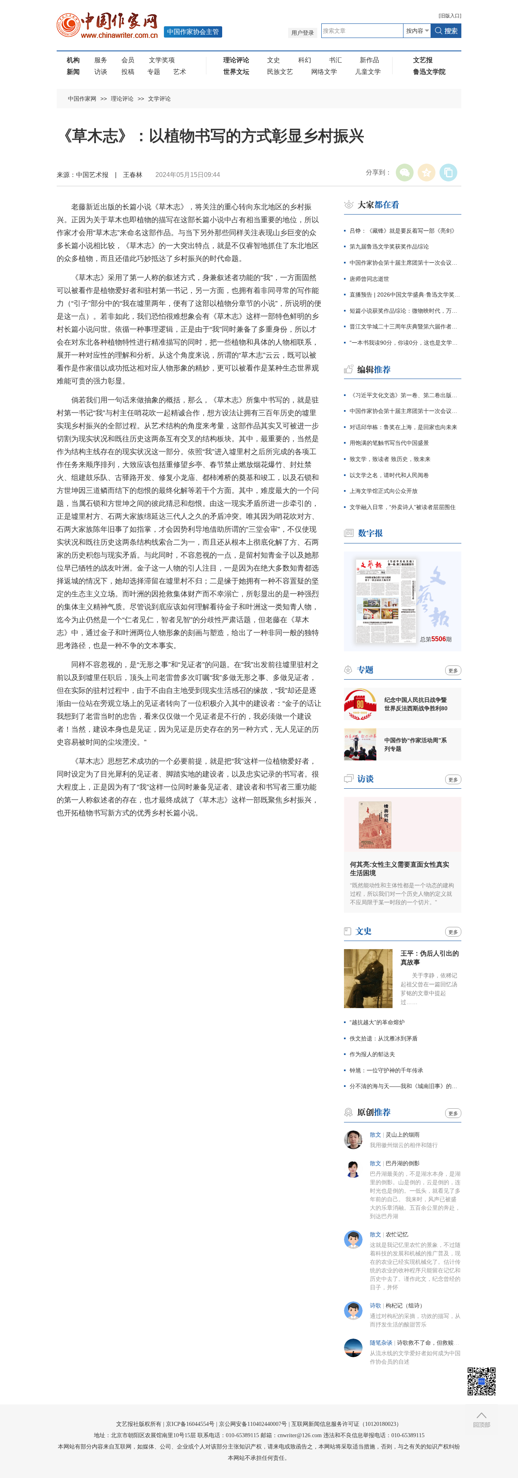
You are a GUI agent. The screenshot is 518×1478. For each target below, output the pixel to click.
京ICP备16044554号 (190, 1424)
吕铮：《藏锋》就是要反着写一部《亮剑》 (403, 230)
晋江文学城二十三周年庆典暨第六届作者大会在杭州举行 (405, 326)
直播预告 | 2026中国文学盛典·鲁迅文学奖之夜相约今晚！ (405, 294)
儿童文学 (368, 71)
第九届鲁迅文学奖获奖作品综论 (389, 246)
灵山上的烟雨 (403, 1135)
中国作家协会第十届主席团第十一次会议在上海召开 (405, 262)
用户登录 (302, 33)
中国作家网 (82, 98)
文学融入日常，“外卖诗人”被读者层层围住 (403, 507)
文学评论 (159, 98)
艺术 (179, 71)
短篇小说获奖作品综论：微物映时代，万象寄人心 (405, 310)
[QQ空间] (426, 172)
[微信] (405, 172)
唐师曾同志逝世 (369, 279)
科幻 (304, 60)
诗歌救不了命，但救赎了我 (431, 1343)
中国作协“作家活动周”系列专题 (415, 744)
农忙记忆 (397, 1235)
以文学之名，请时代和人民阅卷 (389, 475)
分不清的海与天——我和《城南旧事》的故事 (405, 1086)
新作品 (369, 60)
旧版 (450, 16)
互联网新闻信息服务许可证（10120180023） (346, 1424)
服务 (100, 60)
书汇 (335, 60)
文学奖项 (162, 60)
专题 (153, 71)
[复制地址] (448, 172)
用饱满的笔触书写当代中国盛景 (389, 443)
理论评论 (122, 98)
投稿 (127, 71)
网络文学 (324, 71)
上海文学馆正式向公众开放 (384, 491)
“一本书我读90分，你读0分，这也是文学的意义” (405, 342)
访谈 (100, 71)
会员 (127, 60)
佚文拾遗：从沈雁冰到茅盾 (384, 1038)
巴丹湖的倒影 (403, 1163)
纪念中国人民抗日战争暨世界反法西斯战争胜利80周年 (416, 704)
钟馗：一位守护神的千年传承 (386, 1070)
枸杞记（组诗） (405, 1306)
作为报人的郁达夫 (372, 1054)
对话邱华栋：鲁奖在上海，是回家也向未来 (403, 427)
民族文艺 (280, 71)
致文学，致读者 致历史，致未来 (390, 459)
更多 (453, 671)
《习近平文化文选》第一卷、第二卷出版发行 (405, 395)
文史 (273, 60)
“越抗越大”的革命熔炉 (377, 1022)
